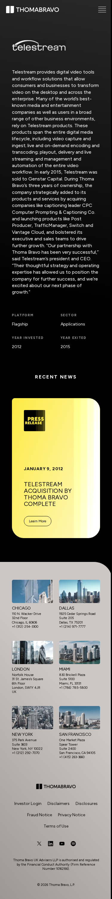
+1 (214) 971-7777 (72, 627)
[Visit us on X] (39, 843)
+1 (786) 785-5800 (73, 688)
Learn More (37, 521)
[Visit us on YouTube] (62, 843)
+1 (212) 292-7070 (25, 753)
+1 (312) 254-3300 (25, 627)
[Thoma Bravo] (56, 786)
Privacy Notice (71, 814)
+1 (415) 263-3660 (72, 757)
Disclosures (87, 803)
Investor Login (28, 803)
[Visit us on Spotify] (73, 843)
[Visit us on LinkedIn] (50, 843)
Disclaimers (58, 803)
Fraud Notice (39, 814)
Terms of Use (56, 826)
